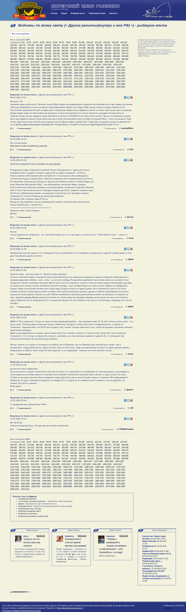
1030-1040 (56, 62)
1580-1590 (57, 76)
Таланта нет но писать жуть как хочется (31, 542)
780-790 (73, 56)
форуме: (33, 496)
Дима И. (130, 390)
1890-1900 (35, 84)
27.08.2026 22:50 (159, 569)
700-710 (125, 53)
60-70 (61, 42)
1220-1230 (25, 67)
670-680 (99, 53)
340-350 (56, 48)
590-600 (30, 53)
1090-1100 (119, 62)
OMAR (130, 259)
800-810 (90, 56)
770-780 (65, 56)
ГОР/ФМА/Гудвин (126, 429)
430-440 (13, 51)
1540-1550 (14, 76)
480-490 (56, 51)
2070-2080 (110, 87)
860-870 (22, 59)
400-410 (107, 48)
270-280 (116, 45)
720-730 (22, 56)
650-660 (82, 53)
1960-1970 (110, 84)
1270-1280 (78, 67)
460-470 (39, 51)
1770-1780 (25, 81)
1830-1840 (88, 81)
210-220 (65, 45)
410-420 (116, 48)
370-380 (82, 48)
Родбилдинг (147, 559)
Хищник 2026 (147, 551)
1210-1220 (14, 67)
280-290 (125, 45)
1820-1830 (78, 81)
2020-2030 (57, 87)
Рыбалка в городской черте (29, 511)
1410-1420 (110, 70)
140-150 (123, 42)
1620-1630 (99, 76)
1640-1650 (120, 76)
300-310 (22, 48)
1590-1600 (67, 76)
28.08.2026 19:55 (150, 556)
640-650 (73, 53)
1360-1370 (57, 70)
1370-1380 (67, 70)
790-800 (82, 56)
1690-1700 (57, 78)
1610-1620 (88, 76)
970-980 (116, 59)
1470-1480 (57, 73)
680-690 (107, 53)
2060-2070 (99, 87)
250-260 (99, 45)
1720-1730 (88, 78)
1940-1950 (88, 84)
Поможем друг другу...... (152, 561)
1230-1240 (35, 67)
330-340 (47, 48)
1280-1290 (88, 67)
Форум (64, 13)
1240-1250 (46, 67)
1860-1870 (120, 81)
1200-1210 (117, 65)
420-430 (125, 48)
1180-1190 (96, 65)
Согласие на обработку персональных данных (21, 611)
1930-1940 (78, 84)
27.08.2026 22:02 (150, 574)
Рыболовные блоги (97, 13)
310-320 (30, 48)
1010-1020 (34, 62)
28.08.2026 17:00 (161, 559)
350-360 (65, 48)
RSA (131, 149)
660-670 (90, 53)
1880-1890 (25, 84)
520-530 (90, 51)
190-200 (47, 45)
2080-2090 (120, 87)
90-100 (81, 42)
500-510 (73, 51)
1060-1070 (87, 62)
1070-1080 (98, 62)
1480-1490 (67, 73)
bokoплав (110, 536)
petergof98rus (127, 128)
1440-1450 (25, 73)
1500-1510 (88, 73)
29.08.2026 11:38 (161, 551)
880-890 (39, 59)
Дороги (21, 504)
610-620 (47, 53)
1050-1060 (77, 62)
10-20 (28, 42)
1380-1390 (78, 70)
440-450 (22, 51)
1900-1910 (46, 84)
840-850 (125, 56)
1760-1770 (14, 81)
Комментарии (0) (25, 128)
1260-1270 (67, 67)
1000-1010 (24, 62)
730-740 (30, 56)
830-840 (116, 56)
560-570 (125, 51)
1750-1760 (120, 78)
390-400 (99, 48)
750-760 (47, 56)
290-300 (13, 48)
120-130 (106, 42)
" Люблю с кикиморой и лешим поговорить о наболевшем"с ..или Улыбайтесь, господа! (113, 546)
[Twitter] (128, 96)
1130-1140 (45, 65)
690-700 (116, 53)
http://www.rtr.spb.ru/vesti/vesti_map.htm (28, 146)
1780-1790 (35, 81)
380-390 (90, 48)
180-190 (39, 45)
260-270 (107, 45)
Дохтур (130, 217)
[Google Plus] (131, 96)
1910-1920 (57, 84)
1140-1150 (55, 65)
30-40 (42, 42)
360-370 (73, 48)
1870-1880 (14, 84)
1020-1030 (45, 62)
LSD (131, 408)
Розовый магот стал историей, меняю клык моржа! (75, 542)
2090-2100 (14, 90)
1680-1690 (46, 78)
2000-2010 (35, 87)
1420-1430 (120, 70)
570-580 (13, 53)
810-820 (99, 56)
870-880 (30, 59)
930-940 (82, 59)
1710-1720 (78, 78)
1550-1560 (25, 76)
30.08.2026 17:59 (158, 539)
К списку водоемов (21, 34)
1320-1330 (14, 70)
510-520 (82, 51)
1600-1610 (78, 76)
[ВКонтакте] (125, 96)
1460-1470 (46, 73)
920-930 (73, 59)
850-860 (13, 59)
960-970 (107, 59)
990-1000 (14, 62)
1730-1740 (99, 78)
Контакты (113, 13)
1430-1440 (14, 73)
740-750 (39, 56)
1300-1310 (110, 67)
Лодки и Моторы (149, 541)
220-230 (73, 45)
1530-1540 (120, 73)
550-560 (116, 51)
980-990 (125, 59)
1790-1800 (46, 81)
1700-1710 (67, 78)
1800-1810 (57, 81)
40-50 (48, 42)
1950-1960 (99, 84)
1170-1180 (86, 65)
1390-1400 (88, 70)
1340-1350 (35, 70)
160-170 (22, 45)
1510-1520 (99, 73)
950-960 (99, 59)
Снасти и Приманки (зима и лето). (156, 554)
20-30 (35, 42)
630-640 (65, 53)
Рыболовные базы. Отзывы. (30, 509)
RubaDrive (69, 536)
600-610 (39, 53)
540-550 (107, 51)
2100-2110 (25, 90)
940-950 (90, 59)
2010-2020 (46, 87)
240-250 (90, 45)
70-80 (68, 42)
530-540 (99, 51)
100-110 (89, 42)
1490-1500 (78, 73)
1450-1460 (35, 73)
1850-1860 (110, 81)
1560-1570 (35, 76)
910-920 (65, 59)
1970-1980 (120, 84)
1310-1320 (120, 67)
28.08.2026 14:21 (150, 564)
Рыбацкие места (78, 13)
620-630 (56, 53)
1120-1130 (35, 65)
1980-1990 (14, 87)
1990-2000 (25, 87)
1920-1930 (67, 84)
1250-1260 (57, 67)
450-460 (30, 51)
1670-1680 (35, 78)
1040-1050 (66, 62)
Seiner (130, 354)
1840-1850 (99, 81)
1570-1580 (46, 76)
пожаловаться (111, 128)
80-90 (74, 42)
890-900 (47, 59)
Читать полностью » (24, 557)
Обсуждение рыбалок (27, 499)
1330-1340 (25, 70)
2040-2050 (78, 87)
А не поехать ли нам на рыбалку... (32, 501)
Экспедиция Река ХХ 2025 (153, 571)
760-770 (56, 56)
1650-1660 (14, 78)
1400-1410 (99, 70)
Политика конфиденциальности (70, 608)
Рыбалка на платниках (27, 514)
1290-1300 (99, 67)
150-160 (13, 45)
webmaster (167, 608)
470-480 (47, 51)
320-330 (39, 48)
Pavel (131, 238)
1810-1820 (67, 81)
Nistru (25, 536)
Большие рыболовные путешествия (33, 516)
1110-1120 (24, 65)
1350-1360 (46, 70)
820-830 (107, 56)
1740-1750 (110, 78)
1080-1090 (109, 62)
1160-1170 (76, 65)
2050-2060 (88, 87)
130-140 (115, 42)
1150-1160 (65, 65)
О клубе (54, 13)
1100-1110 (14, 65)
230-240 (82, 45)
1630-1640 (110, 76)
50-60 (55, 42)
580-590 (22, 53)
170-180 (30, 45)
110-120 (98, 42)
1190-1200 (107, 65)
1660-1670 (25, 78)
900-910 (56, 59)
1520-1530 (110, 73)
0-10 (23, 42)
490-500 (65, 51)
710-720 (13, 56)
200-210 (56, 45)
